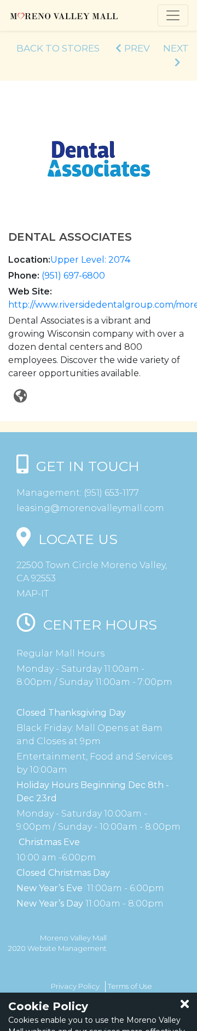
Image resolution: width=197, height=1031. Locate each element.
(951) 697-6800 (73, 275)
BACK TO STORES (58, 48)
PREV (137, 48)
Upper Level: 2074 (90, 259)
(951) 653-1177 (110, 493)
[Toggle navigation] (173, 15)
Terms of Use (130, 986)
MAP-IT (32, 593)
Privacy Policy (75, 986)
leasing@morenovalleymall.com (90, 508)
